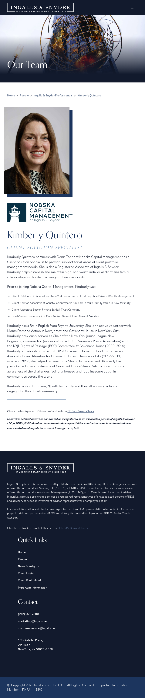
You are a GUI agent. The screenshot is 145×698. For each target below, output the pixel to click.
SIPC (39, 689)
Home (11, 95)
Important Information (32, 587)
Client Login (26, 573)
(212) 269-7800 (28, 614)
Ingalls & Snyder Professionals (53, 95)
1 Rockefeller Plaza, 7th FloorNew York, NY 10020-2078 (35, 644)
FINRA (26, 689)
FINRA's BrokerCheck (73, 528)
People (24, 95)
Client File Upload (29, 580)
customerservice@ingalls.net (37, 628)
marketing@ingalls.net (33, 621)
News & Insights (28, 566)
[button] (132, 8)
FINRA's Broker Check (80, 411)
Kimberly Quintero (89, 95)
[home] (40, 7)
